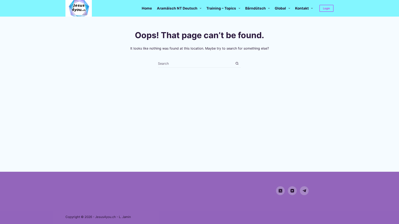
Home (147, 8)
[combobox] (195, 63)
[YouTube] (292, 190)
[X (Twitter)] (280, 190)
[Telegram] (304, 190)
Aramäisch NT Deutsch (177, 8)
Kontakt (302, 8)
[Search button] (237, 63)
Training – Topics (221, 8)
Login (326, 8)
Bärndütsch (255, 8)
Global (280, 8)
